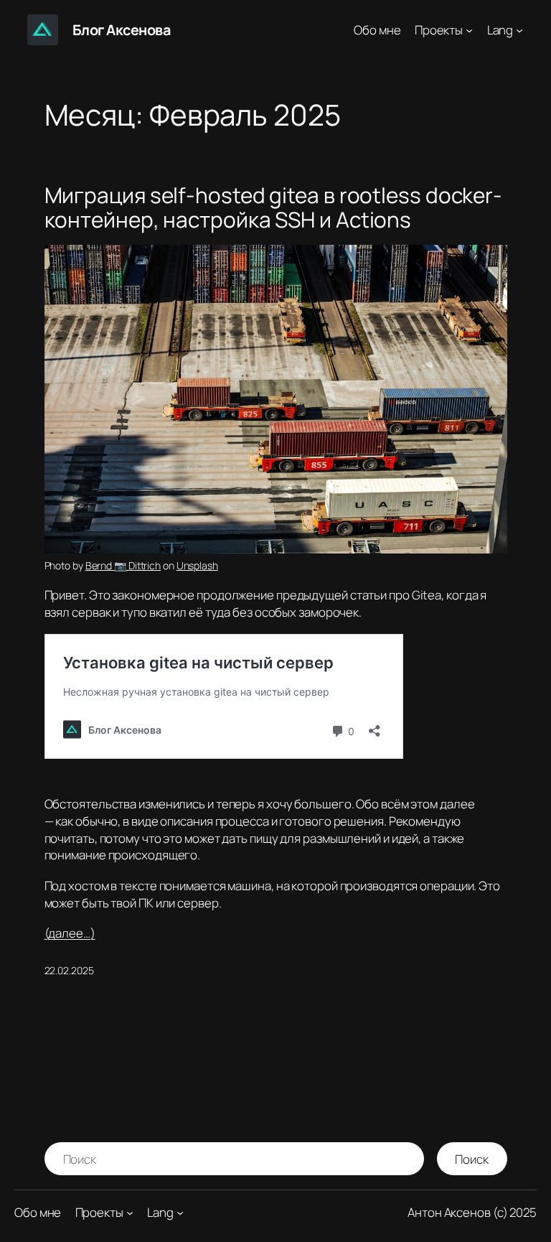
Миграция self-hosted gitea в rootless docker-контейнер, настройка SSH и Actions (273, 207)
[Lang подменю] (519, 29)
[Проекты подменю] (469, 29)
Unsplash (197, 565)
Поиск (472, 1159)
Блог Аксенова (121, 29)
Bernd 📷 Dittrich (123, 565)
